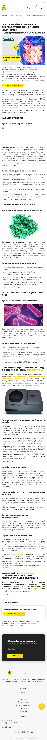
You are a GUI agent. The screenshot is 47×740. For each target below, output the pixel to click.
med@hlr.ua (36, 589)
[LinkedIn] (32, 731)
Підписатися (15, 656)
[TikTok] (27, 731)
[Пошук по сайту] (28, 7)
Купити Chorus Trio (13, 85)
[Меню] (42, 7)
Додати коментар (14, 613)
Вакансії (23, 711)
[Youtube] (19, 731)
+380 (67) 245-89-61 (9, 723)
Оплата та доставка (23, 705)
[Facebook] (15, 731)
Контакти (23, 708)
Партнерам (23, 699)
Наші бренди (23, 702)
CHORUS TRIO (35, 370)
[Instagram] (23, 731)
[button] (41, 706)
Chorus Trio (19, 379)
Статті (23, 693)
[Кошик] (34, 8)
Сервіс (23, 696)
